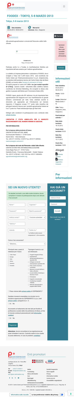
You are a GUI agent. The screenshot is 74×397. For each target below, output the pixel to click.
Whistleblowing (31, 380)
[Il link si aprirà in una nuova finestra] (9, 378)
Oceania (12, 265)
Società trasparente (52, 369)
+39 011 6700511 (18, 368)
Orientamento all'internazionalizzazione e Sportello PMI (36, 258)
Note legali (30, 378)
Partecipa (61, 68)
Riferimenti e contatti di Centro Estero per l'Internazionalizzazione (16, 356)
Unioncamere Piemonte (52, 362)
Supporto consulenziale (36, 279)
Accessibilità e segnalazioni (54, 380)
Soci (28, 376)
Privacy (49, 374)
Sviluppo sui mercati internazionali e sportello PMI (37, 262)
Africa (11, 261)
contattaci (37, 335)
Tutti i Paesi (13, 254)
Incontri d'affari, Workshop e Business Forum (37, 273)
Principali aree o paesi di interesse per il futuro (16, 251)
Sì (10, 304)
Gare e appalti (50, 371)
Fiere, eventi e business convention (36, 266)
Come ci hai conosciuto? (16, 240)
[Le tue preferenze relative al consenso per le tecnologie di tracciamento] (71, 394)
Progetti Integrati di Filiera (36, 254)
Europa (11, 257)
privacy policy (26, 291)
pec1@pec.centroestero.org (16, 374)
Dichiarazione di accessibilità (35, 382)
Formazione (33, 277)
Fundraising (30, 371)
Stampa (59, 36)
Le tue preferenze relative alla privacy (45, 395)
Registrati (13, 325)
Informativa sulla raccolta (20, 395)
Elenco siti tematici (32, 374)
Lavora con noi (51, 378)
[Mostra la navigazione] (64, 6)
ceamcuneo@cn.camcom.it (14, 141)
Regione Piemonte (38, 362)
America (12, 263)
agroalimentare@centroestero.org (16, 156)
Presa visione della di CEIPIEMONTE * (26, 291)
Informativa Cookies (52, 376)
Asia (11, 259)
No (14, 304)
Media (29, 369)
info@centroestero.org (19, 370)
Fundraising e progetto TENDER (35, 281)
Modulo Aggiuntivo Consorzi (59, 162)
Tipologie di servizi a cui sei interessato (35, 251)
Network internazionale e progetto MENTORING (36, 285)
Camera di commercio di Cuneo (32, 82)
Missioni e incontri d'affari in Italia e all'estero (37, 270)
